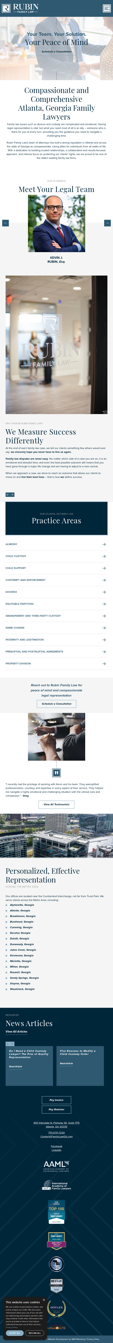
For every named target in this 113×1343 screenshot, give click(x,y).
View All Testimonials (56, 804)
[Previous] (5, 223)
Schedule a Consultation (56, 51)
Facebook (62, 1146)
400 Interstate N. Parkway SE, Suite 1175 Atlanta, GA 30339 (56, 1124)
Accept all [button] (14, 1333)
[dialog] (25, 1318)
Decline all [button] (35, 1333)
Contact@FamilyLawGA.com (56, 1136)
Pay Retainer (56, 1109)
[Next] (107, 223)
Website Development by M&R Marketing (66, 1339)
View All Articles (16, 1032)
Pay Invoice (56, 1100)
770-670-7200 (56, 1132)
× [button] (44, 1300)
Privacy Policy (93, 1339)
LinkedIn (61, 1150)
